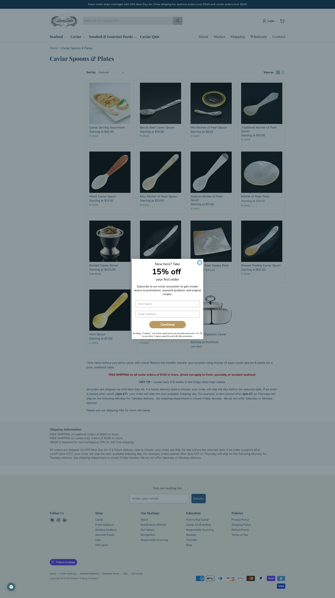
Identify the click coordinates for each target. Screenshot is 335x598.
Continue (167, 324)
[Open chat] (11, 587)
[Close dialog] (199, 262)
